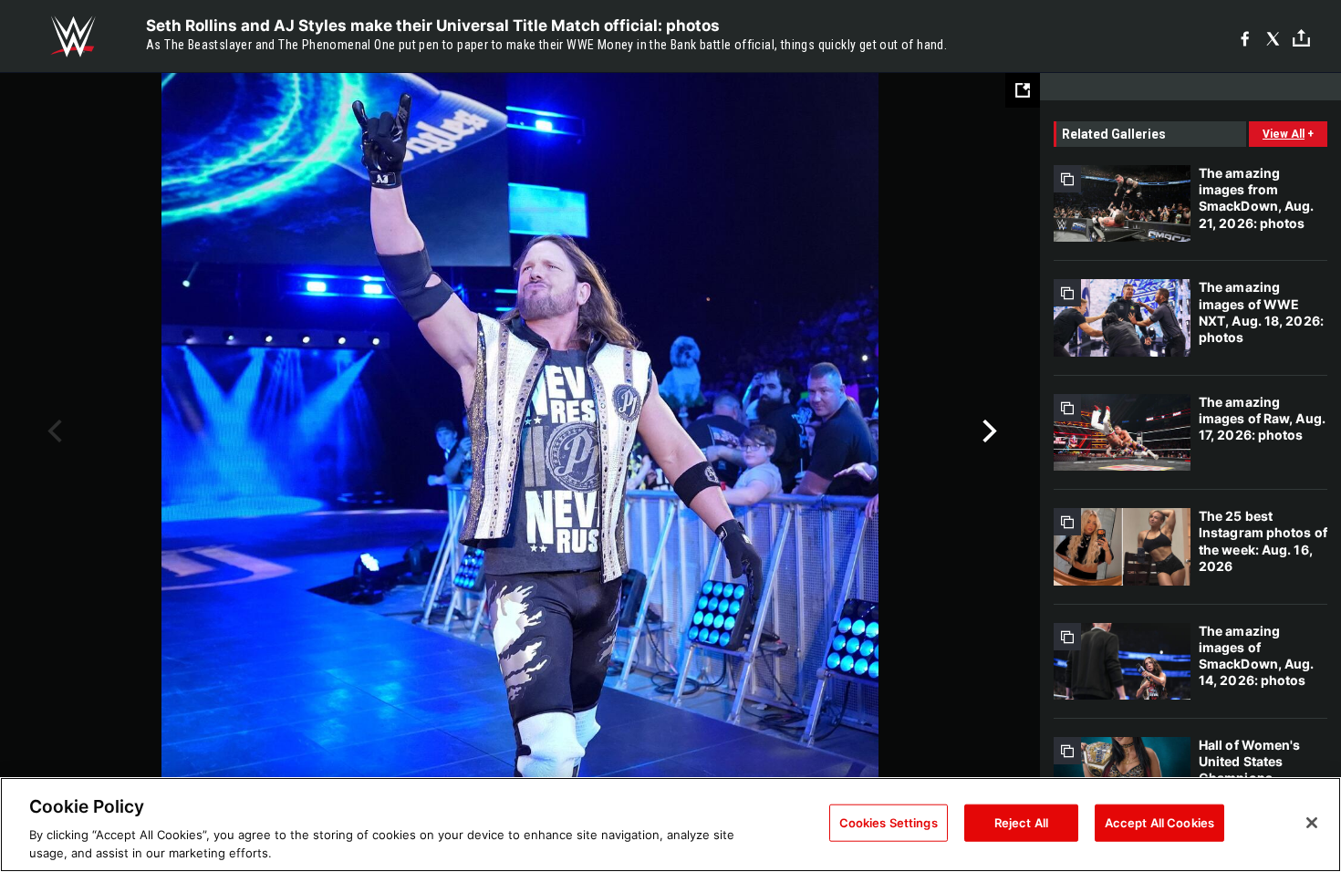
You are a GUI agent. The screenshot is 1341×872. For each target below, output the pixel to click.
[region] (670, 824)
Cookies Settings (888, 822)
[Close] (1312, 823)
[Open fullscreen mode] (1022, 90)
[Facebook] (1245, 37)
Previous (52, 431)
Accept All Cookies (1159, 822)
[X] (1273, 37)
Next (987, 431)
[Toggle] (1301, 37)
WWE (73, 36)
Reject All (1021, 822)
